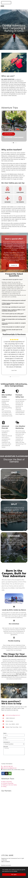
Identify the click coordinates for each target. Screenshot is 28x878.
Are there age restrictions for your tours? (14, 307)
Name (4, 733)
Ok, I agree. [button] (14, 874)
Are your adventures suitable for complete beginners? (14, 323)
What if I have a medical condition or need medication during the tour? (13, 310)
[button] (2, 126)
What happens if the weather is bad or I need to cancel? (13, 303)
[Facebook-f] (3, 773)
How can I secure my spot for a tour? (13, 279)
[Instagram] (6, 773)
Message (5, 746)
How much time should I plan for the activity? (12, 330)
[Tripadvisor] (10, 773)
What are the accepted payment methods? (14, 300)
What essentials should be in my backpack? (14, 316)
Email (4, 737)
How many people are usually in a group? (14, 327)
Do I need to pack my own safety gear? (13, 313)
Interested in (6, 742)
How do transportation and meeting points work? (14, 319)
